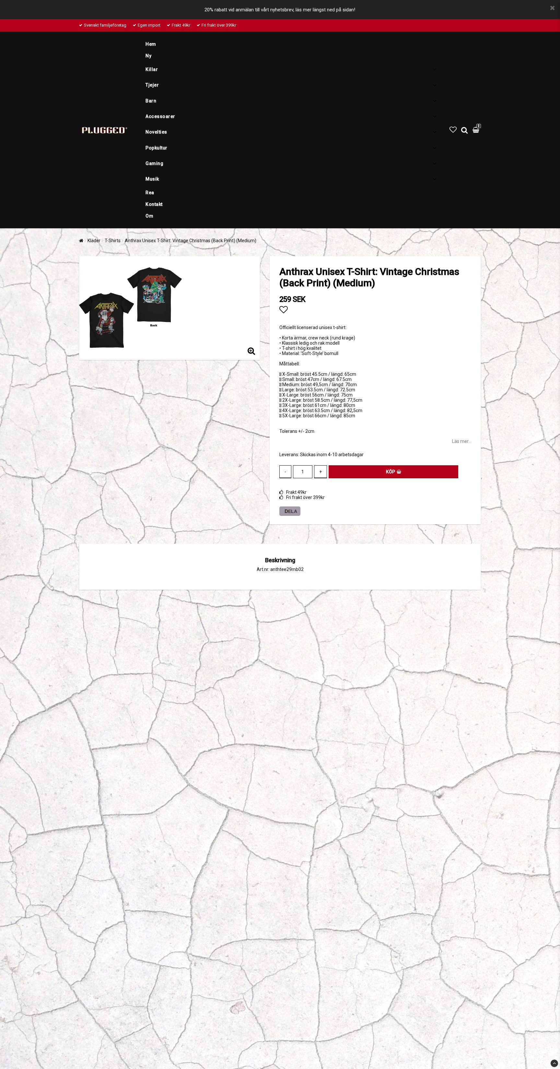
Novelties (156, 132)
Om (149, 216)
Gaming (154, 163)
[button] (453, 130)
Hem (151, 44)
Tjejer (152, 85)
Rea (150, 192)
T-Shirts (113, 240)
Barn (151, 100)
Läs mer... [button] (461, 441)
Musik (152, 179)
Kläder (94, 240)
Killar (152, 69)
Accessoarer (160, 116)
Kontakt (154, 204)
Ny (148, 55)
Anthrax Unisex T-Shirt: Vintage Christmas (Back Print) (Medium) (190, 240)
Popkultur (157, 147)
